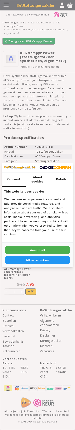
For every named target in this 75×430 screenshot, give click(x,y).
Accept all (37, 250)
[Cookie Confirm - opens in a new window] (55, 167)
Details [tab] (61, 179)
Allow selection (37, 260)
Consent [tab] (13, 179)
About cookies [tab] (37, 179)
